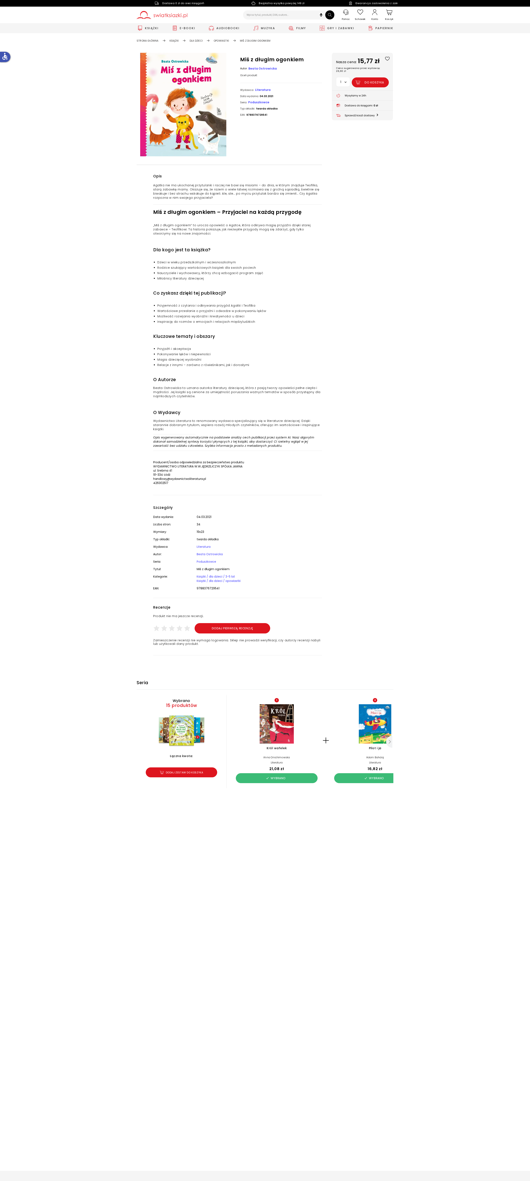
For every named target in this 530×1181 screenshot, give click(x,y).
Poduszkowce (258, 102)
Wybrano (278, 778)
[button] (321, 15)
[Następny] (389, 742)
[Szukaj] (329, 14)
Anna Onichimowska (276, 757)
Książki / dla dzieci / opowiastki (219, 581)
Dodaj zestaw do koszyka (184, 772)
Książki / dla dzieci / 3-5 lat (216, 576)
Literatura (263, 90)
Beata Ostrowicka (262, 68)
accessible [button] (5, 56)
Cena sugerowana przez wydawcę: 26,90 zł (358, 69)
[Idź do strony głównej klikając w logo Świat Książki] (162, 15)
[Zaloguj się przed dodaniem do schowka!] (387, 58)
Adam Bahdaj (375, 757)
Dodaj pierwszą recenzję (232, 628)
